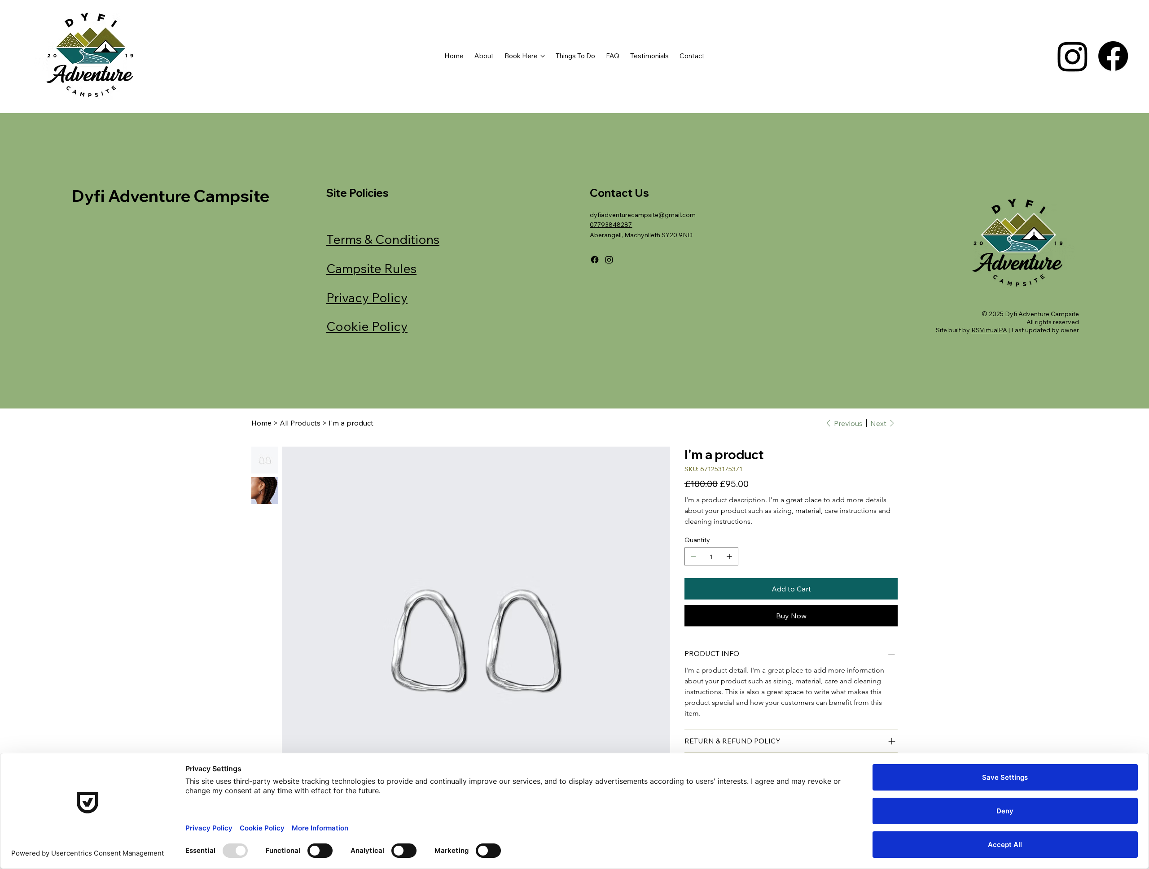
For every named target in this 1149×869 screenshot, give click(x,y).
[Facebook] (1113, 56)
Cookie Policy (367, 326)
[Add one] (729, 556)
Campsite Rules (371, 268)
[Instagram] (1072, 56)
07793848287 (611, 225)
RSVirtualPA (989, 330)
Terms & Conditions (382, 239)
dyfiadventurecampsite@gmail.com (643, 215)
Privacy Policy (367, 297)
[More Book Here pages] (542, 56)
